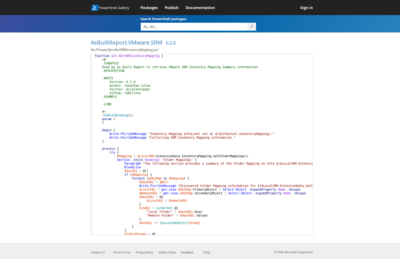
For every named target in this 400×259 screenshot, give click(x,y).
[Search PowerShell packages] (251, 26)
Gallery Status (167, 252)
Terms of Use (121, 252)
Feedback (187, 252)
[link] (153, 8)
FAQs (206, 252)
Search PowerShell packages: (164, 19)
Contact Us (98, 252)
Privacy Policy (144, 252)
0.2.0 (171, 43)
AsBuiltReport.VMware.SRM (126, 42)
